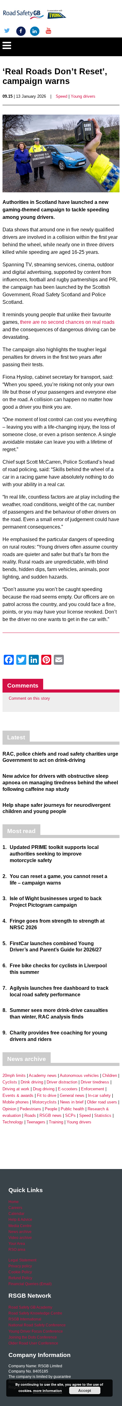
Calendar (16, 1213)
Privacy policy (20, 1266)
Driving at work (16, 1089)
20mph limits (14, 1075)
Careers (15, 1208)
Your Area (16, 1243)
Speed (61, 96)
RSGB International (24, 1319)
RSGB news (50, 1115)
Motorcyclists (44, 1102)
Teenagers (36, 1122)
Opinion (9, 1109)
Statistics (102, 1115)
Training (56, 1122)
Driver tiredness (95, 1082)
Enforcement (92, 1089)
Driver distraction (62, 1082)
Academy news (43, 1075)
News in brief (72, 1102)
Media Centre (20, 1226)
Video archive (20, 1238)
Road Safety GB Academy (30, 1307)
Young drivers (83, 96)
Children (109, 1075)
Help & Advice (20, 1219)
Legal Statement (22, 1260)
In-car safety (99, 1095)
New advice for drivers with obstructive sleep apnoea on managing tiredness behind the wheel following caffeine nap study (60, 782)
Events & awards (18, 1095)
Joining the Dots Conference (32, 1337)
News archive (20, 1232)
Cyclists (10, 1082)
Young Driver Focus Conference (35, 1331)
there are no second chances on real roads (67, 322)
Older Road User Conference (33, 1343)
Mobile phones (16, 1102)
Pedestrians (30, 1109)
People (51, 1109)
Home (13, 1202)
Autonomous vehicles (79, 1075)
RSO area (16, 1249)
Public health (72, 1109)
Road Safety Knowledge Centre (35, 1313)
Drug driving (43, 1089)
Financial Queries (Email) (30, 1284)
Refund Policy (20, 1278)
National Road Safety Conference (37, 1325)
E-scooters (68, 1089)
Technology (13, 1122)
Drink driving (32, 1082)
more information (47, 1390)
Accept (84, 1390)
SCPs (70, 1115)
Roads (30, 1115)
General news (72, 1095)
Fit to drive (46, 1095)
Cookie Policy (20, 1272)
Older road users (102, 1102)
